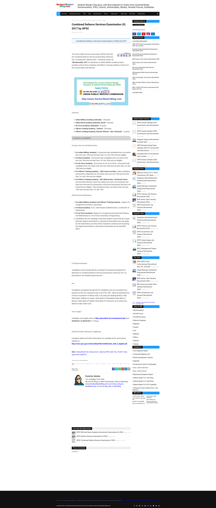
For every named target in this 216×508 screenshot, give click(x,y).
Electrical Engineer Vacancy (143, 357)
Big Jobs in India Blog (113, 386)
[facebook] (134, 34)
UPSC (76, 20)
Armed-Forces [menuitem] (97, 14)
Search (94, 497)
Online (125, 363)
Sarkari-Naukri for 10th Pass (143, 381)
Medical (136, 334)
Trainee (135, 344)
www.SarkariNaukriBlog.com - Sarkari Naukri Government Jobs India (140, 500)
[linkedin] (153, 34)
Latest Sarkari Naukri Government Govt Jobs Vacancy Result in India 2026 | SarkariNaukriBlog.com (87, 505)
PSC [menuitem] (84, 14)
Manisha (75, 32)
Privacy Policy (75, 497)
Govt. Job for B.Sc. (140, 371)
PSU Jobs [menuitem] (132, 14)
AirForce (82, 363)
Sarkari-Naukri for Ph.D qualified (144, 384)
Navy (117, 363)
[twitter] (139, 34)
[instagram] (148, 34)
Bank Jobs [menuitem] (124, 14)
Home (73, 20)
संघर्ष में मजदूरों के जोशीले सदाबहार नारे (151, 397)
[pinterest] (143, 34)
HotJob (109, 363)
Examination (104, 363)
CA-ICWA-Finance (139, 317)
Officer (121, 363)
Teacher (136, 341)
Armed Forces (88, 363)
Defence (98, 363)
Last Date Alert (140, 303)
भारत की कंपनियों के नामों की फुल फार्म (138, 399)
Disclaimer (68, 497)
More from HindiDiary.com (138, 403)
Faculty (135, 327)
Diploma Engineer (139, 320)
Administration (138, 310)
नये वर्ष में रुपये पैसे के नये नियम (138, 396)
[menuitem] (58, 14)
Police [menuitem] (105, 14)
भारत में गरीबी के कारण (150, 399)
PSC (129, 363)
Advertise (105, 497)
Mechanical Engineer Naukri (143, 374)
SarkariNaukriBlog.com (99, 384)
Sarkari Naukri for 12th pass (143, 378)
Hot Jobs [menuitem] (64, 14)
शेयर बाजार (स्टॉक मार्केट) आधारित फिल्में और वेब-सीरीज (152, 402)
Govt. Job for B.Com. (140, 368)
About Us (62, 497)
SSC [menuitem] (89, 14)
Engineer (136, 324)
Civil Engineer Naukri (140, 351)
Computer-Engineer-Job (141, 354)
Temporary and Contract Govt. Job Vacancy (145, 389)
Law (134, 330)
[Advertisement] (63, 46)
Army (94, 363)
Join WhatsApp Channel (138, 29)
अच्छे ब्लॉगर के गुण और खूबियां (138, 401)
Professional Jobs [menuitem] (74, 14)
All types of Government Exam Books (145, 302)
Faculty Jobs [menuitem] (141, 14)
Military (113, 363)
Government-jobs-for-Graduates (144, 364)
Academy (77, 363)
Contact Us (100, 497)
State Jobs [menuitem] (114, 14)
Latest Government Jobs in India (112, 382)
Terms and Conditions (86, 497)
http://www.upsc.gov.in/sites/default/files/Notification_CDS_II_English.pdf (99, 344)
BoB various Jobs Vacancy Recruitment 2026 (145, 59)
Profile (110, 497)
